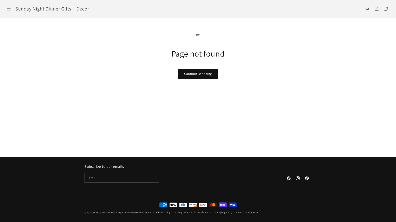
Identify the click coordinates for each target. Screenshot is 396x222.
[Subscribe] (154, 178)
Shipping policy (223, 212)
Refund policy (163, 212)
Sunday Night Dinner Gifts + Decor (111, 212)
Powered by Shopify (141, 212)
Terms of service (202, 212)
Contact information (247, 212)
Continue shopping (198, 74)
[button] (8, 8)
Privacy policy (182, 212)
